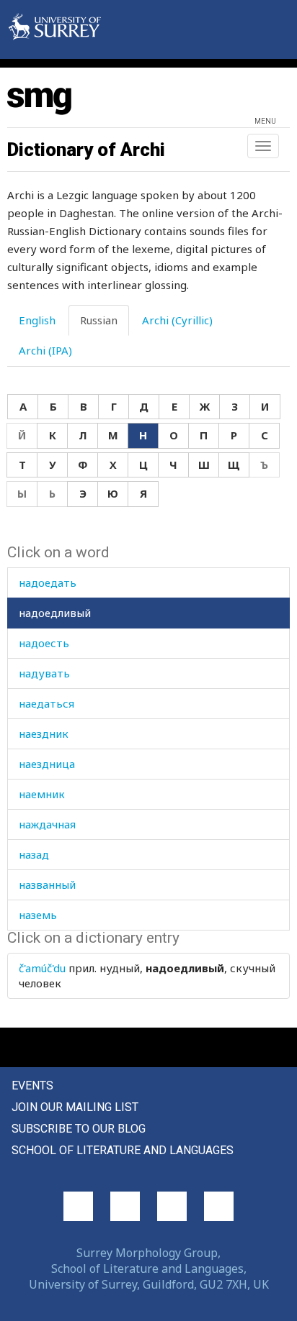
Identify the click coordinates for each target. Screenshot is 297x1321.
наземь (38, 915)
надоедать (47, 582)
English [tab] (37, 320)
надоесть (44, 643)
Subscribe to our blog (79, 1128)
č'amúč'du (42, 968)
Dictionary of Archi (86, 149)
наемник (42, 794)
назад (34, 854)
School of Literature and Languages (123, 1150)
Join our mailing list (75, 1107)
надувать (44, 673)
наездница (47, 764)
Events (32, 1085)
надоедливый (55, 612)
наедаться (46, 703)
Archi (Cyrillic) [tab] (177, 320)
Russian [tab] (99, 320)
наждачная (47, 824)
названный (47, 884)
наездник (43, 733)
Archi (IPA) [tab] (45, 350)
